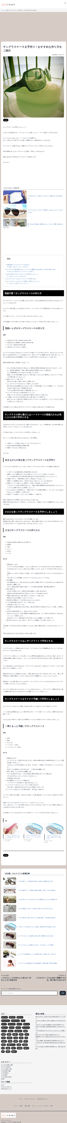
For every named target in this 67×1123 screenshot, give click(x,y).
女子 (27, 1034)
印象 (4, 1034)
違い (14, 1048)
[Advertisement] (33, 26)
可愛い (15, 1034)
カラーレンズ (16, 1020)
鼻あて (14, 1051)
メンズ (18, 1027)
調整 (8, 1048)
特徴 (10, 1041)
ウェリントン (6, 1020)
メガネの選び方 (4, 1073)
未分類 (7, 10)
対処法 (9, 1038)
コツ (23, 1020)
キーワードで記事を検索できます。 (11, 989)
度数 (21, 1038)
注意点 (4, 1041)
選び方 (26, 1048)
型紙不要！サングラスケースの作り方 (18, 265)
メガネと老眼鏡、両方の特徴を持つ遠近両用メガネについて (50, 1040)
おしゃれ (5, 1017)
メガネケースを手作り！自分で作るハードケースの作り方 (33, 836)
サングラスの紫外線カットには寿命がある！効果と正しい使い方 (37, 954)
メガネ (12, 1027)
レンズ (4, 1031)
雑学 (52, 1106)
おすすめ (12, 1017)
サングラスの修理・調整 (7, 1065)
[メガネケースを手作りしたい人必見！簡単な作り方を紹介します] (53, 828)
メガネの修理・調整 (6, 1071)
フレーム (27, 1024)
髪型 (8, 1051)
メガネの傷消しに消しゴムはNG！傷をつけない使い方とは (35, 908)
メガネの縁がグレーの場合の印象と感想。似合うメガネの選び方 (37, 890)
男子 (26, 1041)
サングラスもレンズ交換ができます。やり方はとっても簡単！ (36, 945)
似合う (11, 1031)
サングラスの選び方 (6, 1067)
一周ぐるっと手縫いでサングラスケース (18, 283)
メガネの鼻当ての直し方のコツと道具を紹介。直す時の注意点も (37, 918)
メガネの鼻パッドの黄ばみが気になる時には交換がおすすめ (35, 881)
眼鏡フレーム (11, 1045)
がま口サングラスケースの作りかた (17, 276)
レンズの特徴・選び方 (6, 1077)
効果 (26, 1031)
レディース (26, 1027)
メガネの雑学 (4, 1075)
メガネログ (9, 1122)
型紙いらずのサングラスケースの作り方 (18, 267)
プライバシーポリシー (6, 1086)
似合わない (18, 1031)
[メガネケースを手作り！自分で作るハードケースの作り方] (33, 828)
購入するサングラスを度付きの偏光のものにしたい (48, 1034)
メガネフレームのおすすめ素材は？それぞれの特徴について (50, 1024)
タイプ (19, 1024)
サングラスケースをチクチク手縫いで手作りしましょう (23, 281)
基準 (21, 1034)
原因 (9, 1034)
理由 (16, 1041)
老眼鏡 (25, 1045)
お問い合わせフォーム (6, 1088)
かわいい (20, 1017)
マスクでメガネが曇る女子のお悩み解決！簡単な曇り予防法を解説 (37, 963)
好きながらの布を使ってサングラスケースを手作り (21, 271)
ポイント (5, 1027)
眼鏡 (4, 1045)
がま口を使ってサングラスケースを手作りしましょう (22, 274)
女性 (4, 1038)
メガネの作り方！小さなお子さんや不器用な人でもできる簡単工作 (37, 899)
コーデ (4, 1024)
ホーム (2, 10)
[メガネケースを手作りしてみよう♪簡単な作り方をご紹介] (12, 828)
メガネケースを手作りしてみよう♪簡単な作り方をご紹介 (12, 836)
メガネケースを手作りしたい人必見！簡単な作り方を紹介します (53, 837)
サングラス (12, 1024)
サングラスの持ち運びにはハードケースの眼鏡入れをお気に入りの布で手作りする (31, 269)
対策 (16, 1038)
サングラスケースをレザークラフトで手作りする (21, 279)
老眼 (19, 1045)
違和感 (19, 1048)
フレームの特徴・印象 (6, 1069)
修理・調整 (27, 1106)
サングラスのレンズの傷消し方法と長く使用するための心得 (35, 936)
